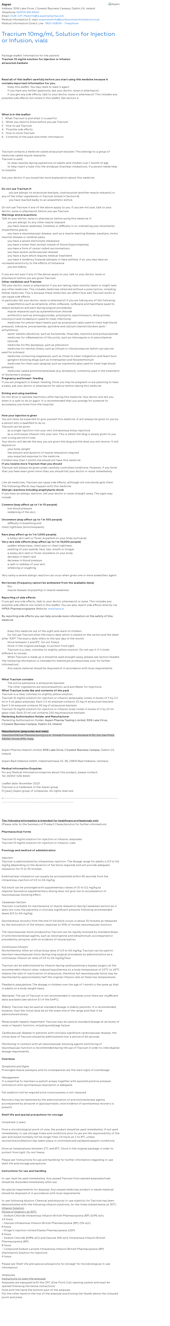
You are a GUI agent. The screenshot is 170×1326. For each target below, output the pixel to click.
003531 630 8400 (27, 12)
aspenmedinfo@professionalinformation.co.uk (69, 19)
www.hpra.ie (56, 609)
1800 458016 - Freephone (61, 23)
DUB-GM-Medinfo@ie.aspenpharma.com (37, 16)
